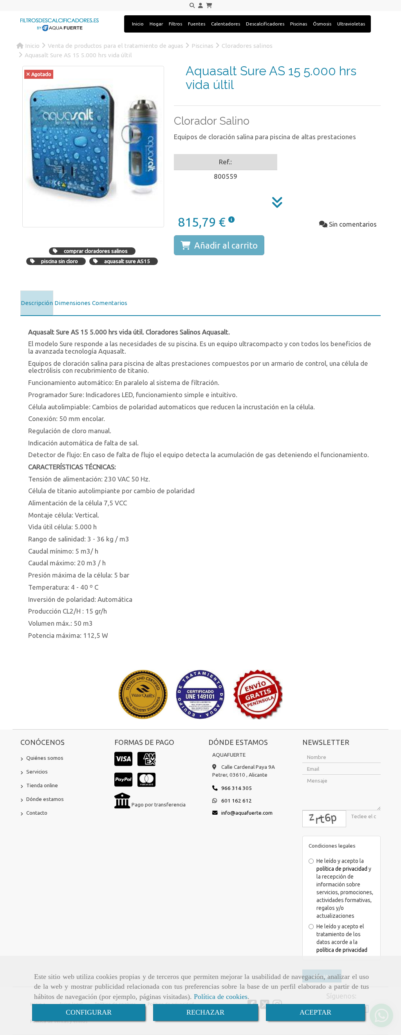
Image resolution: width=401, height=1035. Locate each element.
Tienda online (42, 785)
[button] (200, 5)
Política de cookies (220, 996)
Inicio (138, 23)
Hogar (156, 23)
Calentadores (225, 23)
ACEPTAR (315, 1012)
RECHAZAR (205, 1012)
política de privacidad (341, 869)
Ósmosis (322, 23)
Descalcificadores (265, 23)
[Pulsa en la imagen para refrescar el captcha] (324, 819)
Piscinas (298, 23)
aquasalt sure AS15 (127, 261)
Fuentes (196, 23)
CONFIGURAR (89, 1012)
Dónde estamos (45, 799)
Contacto (36, 813)
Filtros (175, 23)
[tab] (36, 303)
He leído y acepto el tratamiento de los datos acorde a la (341, 938)
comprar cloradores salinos (96, 251)
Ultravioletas (351, 23)
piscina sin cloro (59, 261)
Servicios (37, 771)
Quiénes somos (44, 758)
